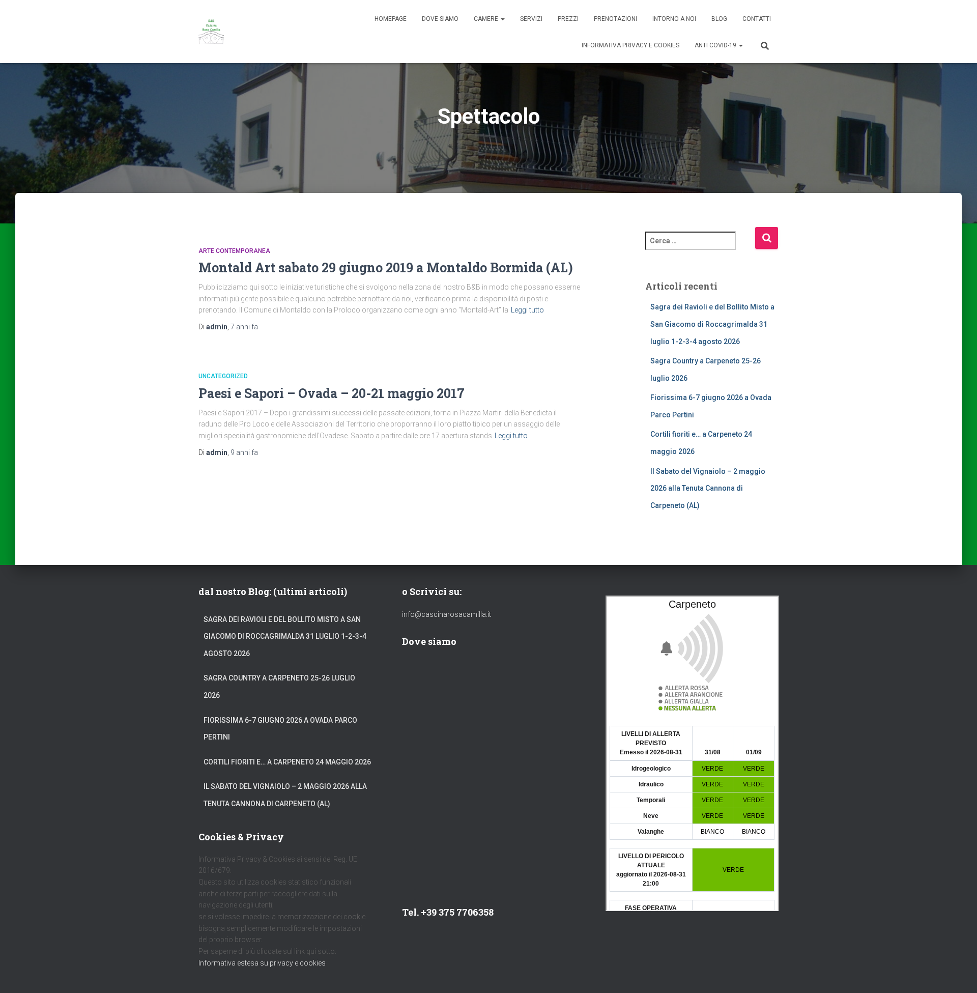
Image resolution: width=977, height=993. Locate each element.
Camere (487, 18)
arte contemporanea (234, 250)
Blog (719, 18)
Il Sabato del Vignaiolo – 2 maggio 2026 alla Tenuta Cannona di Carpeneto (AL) (707, 488)
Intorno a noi (674, 18)
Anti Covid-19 (716, 45)
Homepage (391, 18)
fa (244, 327)
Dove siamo (440, 18)
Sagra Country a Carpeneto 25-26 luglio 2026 (279, 686)
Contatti (756, 18)
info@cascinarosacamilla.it (446, 614)
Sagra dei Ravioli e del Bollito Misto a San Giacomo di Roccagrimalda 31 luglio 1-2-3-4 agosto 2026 (712, 324)
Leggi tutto (527, 310)
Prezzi (568, 18)
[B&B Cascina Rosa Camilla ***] (211, 31)
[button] (502, 18)
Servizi (531, 18)
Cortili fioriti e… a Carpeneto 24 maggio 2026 (287, 762)
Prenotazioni (615, 18)
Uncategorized (223, 376)
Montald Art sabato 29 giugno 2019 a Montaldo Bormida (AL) (385, 267)
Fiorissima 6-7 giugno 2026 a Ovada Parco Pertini (280, 729)
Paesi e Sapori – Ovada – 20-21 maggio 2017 (331, 393)
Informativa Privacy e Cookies (630, 45)
